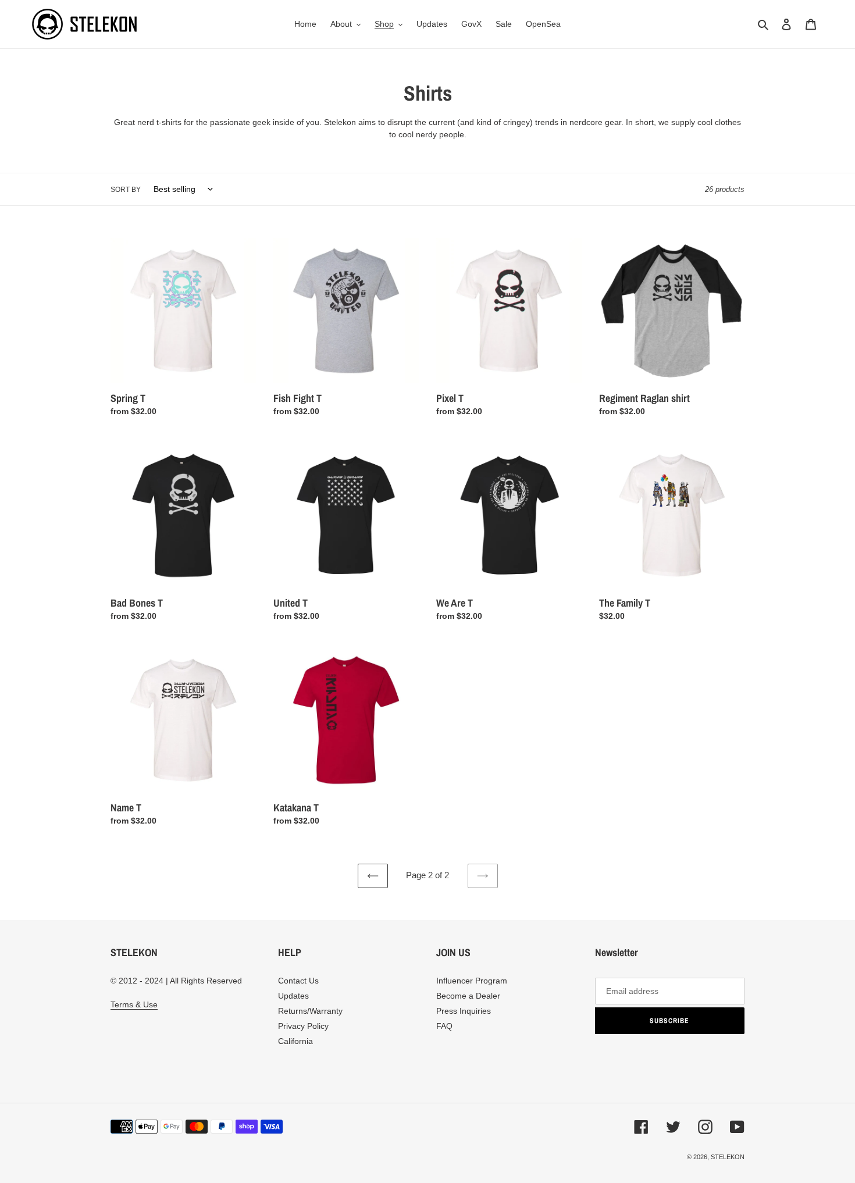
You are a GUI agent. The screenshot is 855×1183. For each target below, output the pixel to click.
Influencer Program (471, 980)
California (295, 1041)
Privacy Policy (303, 1026)
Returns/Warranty (310, 1010)
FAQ (444, 1026)
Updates (293, 995)
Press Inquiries (463, 1010)
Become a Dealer (468, 995)
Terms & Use (134, 1004)
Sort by (126, 190)
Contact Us (298, 980)
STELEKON (727, 1156)
